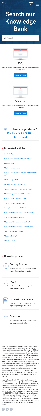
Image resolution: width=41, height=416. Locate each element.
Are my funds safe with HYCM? (15, 208)
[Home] (4, 4)
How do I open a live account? (14, 203)
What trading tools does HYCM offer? (17, 194)
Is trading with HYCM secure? (14, 184)
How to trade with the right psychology (18, 158)
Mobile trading (9, 163)
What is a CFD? (9, 240)
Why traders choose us (12, 168)
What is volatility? (10, 236)
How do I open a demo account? (15, 198)
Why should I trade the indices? (15, 231)
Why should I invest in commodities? (17, 222)
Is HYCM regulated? (11, 180)
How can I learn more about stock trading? (19, 226)
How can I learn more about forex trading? (19, 212)
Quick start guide (10, 154)
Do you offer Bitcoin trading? (14, 217)
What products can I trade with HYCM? (18, 189)
